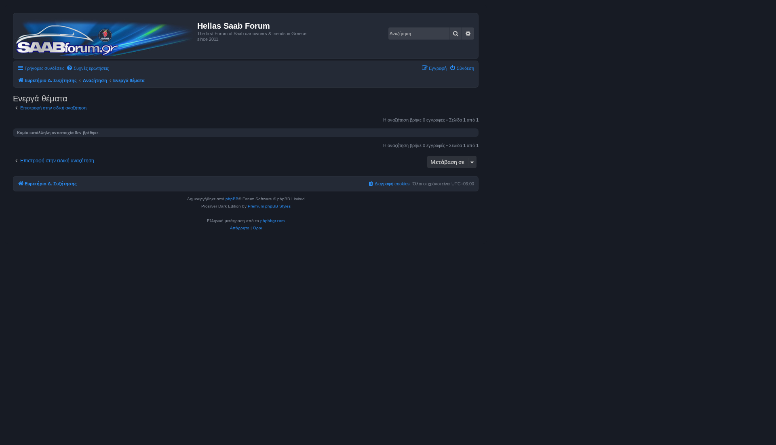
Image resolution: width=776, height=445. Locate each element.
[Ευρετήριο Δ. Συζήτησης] (106, 36)
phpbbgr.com (272, 220)
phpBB (232, 199)
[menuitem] (87, 68)
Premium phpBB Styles (269, 206)
